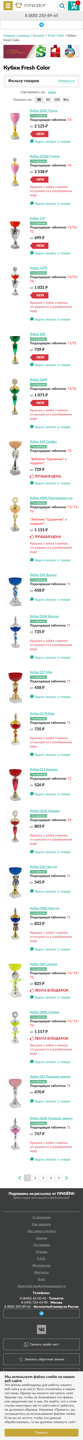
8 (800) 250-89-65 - (41, 1306)
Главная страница (16, 35)
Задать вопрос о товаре (52, 141)
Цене (52, 92)
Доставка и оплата (41, 1231)
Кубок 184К (38, 379)
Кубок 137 (37, 218)
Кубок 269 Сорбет (43, 441)
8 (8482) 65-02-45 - (41, 1298)
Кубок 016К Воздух (44, 616)
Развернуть (66, 81)
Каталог (39, 35)
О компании (42, 1217)
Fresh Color (56, 35)
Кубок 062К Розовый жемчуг (51, 1118)
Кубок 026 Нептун (43, 866)
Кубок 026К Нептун (44, 908)
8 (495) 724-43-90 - (41, 1302)
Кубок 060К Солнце (44, 1012)
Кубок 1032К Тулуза (44, 156)
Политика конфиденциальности (41, 1286)
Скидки (41, 1238)
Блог (41, 1279)
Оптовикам (41, 1245)
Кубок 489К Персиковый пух (51, 498)
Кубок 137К (38, 268)
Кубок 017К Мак (42, 713)
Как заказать (41, 1224)
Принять (41, 1432)
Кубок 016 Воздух (43, 575)
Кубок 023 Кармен (43, 769)
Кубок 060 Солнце (43, 964)
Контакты (41, 1272)
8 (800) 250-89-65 (41, 16)
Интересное (41, 1265)
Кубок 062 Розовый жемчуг (50, 1076)
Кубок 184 (37, 334)
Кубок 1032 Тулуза (43, 110)
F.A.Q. (41, 1258)
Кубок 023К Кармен (44, 811)
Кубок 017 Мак (41, 672)
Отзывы (41, 1251)
